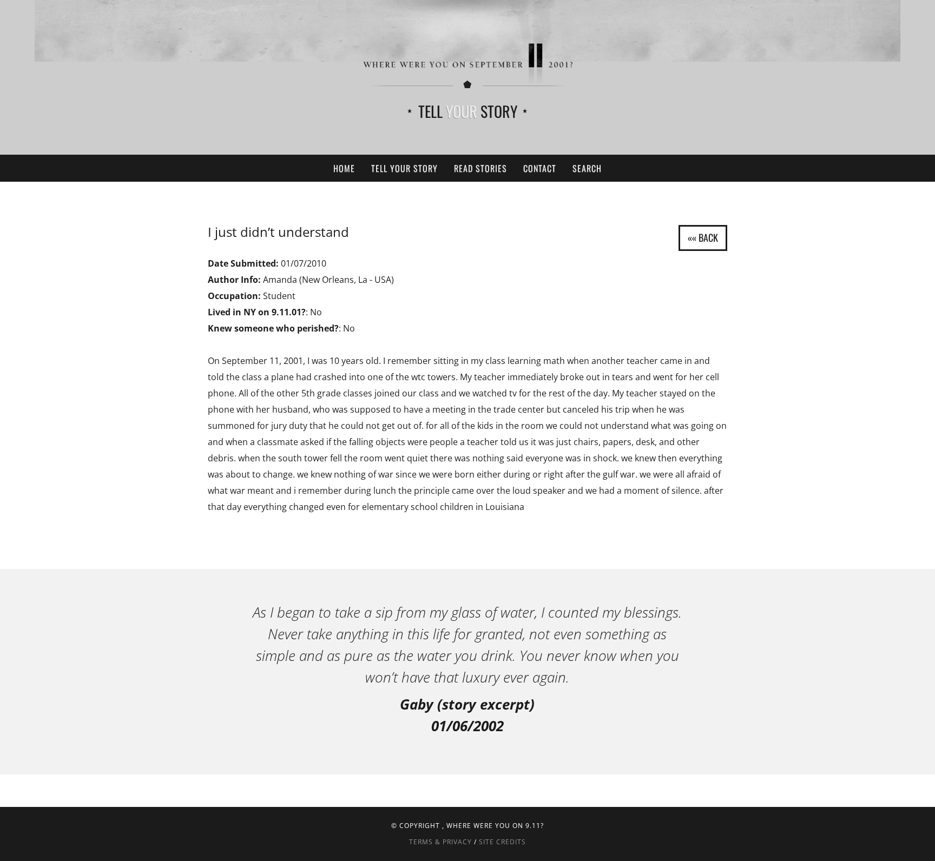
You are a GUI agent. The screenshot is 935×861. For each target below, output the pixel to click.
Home (344, 168)
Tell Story (467, 111)
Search (587, 168)
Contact (539, 168)
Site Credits (502, 841)
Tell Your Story (404, 168)
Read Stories (480, 168)
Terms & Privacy (440, 841)
